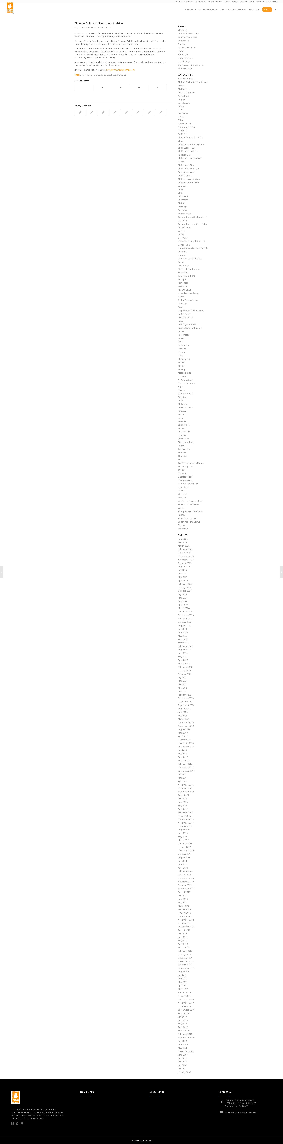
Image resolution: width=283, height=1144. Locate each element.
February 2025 (185, 583)
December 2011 (186, 957)
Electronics (183, 272)
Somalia (182, 435)
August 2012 (184, 930)
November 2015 (186, 822)
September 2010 (186, 1009)
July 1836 (182, 1068)
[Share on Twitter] (102, 87)
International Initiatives (189, 327)
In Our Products (186, 317)
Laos (180, 341)
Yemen (181, 507)
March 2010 (184, 1030)
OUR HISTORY (188, 1)
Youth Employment (187, 518)
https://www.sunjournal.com (120, 69)
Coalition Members (187, 37)
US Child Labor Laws (188, 483)
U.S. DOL (182, 473)
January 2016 (184, 815)
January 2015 (184, 847)
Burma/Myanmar (186, 127)
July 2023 (182, 628)
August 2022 (184, 649)
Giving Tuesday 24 (187, 47)
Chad (180, 140)
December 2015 (186, 819)
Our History (184, 61)
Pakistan (182, 397)
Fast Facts (183, 282)
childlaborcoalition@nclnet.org (240, 1112)
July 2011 (182, 975)
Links (180, 355)
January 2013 (184, 912)
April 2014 (183, 867)
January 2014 (184, 874)
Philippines (183, 404)
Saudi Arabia (184, 424)
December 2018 (186, 739)
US (125, 75)
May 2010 (182, 1023)
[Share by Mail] (157, 87)
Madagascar (184, 359)
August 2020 (184, 708)
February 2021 (185, 694)
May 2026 (182, 542)
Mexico (181, 366)
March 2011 (184, 989)
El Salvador (183, 265)
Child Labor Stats (186, 165)
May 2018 (182, 753)
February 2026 (185, 549)
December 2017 (186, 767)
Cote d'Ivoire (184, 227)
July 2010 (182, 1016)
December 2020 (186, 698)
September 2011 (186, 968)
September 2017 (186, 770)
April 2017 (183, 781)
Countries (183, 237)
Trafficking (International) (191, 462)
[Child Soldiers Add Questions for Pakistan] (1, 572)
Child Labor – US (186, 147)
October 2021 (185, 674)
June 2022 (183, 653)
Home (181, 51)
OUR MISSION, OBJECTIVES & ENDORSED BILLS (209, 1)
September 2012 (186, 926)
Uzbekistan (183, 487)
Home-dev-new (185, 58)
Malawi (181, 362)
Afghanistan (184, 88)
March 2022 (184, 663)
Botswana (183, 113)
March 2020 (184, 718)
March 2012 (184, 947)
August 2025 (184, 566)
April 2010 (183, 1027)
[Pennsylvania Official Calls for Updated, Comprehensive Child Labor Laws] (149, 112)
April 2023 (183, 639)
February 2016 (185, 812)
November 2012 (186, 919)
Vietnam (182, 494)
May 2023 (182, 635)
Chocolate (183, 196)
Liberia (181, 352)
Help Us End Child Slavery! (191, 310)
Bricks (181, 120)
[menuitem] (178, 1)
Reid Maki (106, 27)
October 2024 (185, 590)
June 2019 (183, 732)
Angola (181, 99)
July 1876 (182, 1061)
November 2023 (186, 618)
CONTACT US (260, 1)
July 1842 (182, 1065)
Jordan (181, 331)
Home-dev (183, 54)
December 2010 (186, 999)
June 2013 (183, 899)
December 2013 (186, 878)
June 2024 (183, 597)
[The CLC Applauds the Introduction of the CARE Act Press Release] (137, 112)
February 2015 (185, 843)
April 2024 (183, 604)
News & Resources (187, 383)
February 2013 (185, 909)
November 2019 (186, 725)
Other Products (185, 393)
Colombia (182, 210)
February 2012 (185, 950)
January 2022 (184, 670)
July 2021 (182, 677)
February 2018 (185, 763)
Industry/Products (187, 324)
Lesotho (182, 348)
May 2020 (182, 715)
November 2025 (186, 559)
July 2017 (182, 774)
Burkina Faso (184, 123)
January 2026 (184, 552)
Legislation (111, 75)
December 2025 (186, 556)
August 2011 (184, 971)
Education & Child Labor (190, 258)
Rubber (181, 414)
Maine (120, 75)
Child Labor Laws (98, 75)
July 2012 (182, 933)
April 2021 (183, 687)
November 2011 (186, 961)
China (181, 192)
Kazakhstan (183, 334)
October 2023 (185, 621)
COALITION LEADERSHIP (247, 1)
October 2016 (185, 788)
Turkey (181, 469)
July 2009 (182, 1040)
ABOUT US (179, 1)
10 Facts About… (186, 78)
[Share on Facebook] (84, 87)
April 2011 (183, 985)
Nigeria (181, 390)
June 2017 (183, 777)
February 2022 (185, 667)
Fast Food (183, 286)
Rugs (180, 417)
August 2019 (184, 729)
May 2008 (182, 1047)
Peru (180, 400)
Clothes (181, 203)
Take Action (184, 449)
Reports (182, 411)
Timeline (182, 456)
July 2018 (182, 750)
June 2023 (183, 632)
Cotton (181, 230)
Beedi (181, 106)
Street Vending (185, 442)
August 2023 (184, 625)
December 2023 (186, 615)
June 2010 (183, 1020)
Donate (181, 44)
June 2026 (183, 538)
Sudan (181, 445)
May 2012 (182, 940)
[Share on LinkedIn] (139, 87)
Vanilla (181, 490)
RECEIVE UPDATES (272, 1)
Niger (180, 386)
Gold (180, 307)
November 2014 (186, 850)
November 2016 (186, 784)
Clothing (182, 206)
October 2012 (185, 923)
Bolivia (181, 109)
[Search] (275, 9)
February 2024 (185, 611)
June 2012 (183, 937)
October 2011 (185, 964)
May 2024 (182, 601)
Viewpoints (183, 497)
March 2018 (184, 760)
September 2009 (186, 1037)
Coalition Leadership (188, 33)
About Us (182, 30)
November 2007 (186, 1051)
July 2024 (182, 594)
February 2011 (185, 992)
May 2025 (182, 577)
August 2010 (184, 1013)
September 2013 (186, 888)
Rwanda (182, 421)
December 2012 (186, 916)
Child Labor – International (191, 144)
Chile (180, 189)
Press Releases (185, 407)
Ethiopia (182, 279)
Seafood (182, 428)
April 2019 (183, 736)
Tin (179, 459)
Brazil (181, 116)
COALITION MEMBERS (231, 1)
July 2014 (182, 860)
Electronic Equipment (189, 269)
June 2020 (183, 712)
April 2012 (183, 944)
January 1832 (184, 1072)
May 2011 (182, 982)
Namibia (182, 376)
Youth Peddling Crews (189, 521)
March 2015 (184, 840)
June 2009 (183, 1044)
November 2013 (186, 881)
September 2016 (186, 791)
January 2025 (184, 587)
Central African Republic (190, 137)
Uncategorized (185, 476)
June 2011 (183, 978)
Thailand (182, 452)
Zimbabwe (183, 528)
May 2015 (182, 836)
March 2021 (184, 691)
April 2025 (183, 580)
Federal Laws (184, 289)
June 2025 (183, 573)
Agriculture (183, 95)
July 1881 (182, 1058)
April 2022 (183, 660)
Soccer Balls (184, 431)
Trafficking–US (185, 466)
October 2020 (185, 701)
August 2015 (184, 829)
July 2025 (182, 570)
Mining (181, 369)
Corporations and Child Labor (193, 224)
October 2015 (185, 826)
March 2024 (184, 608)
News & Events (185, 379)
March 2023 (184, 642)
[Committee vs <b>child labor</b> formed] (103, 112)
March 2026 (184, 545)
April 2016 (183, 809)
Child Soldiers (185, 175)
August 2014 (184, 857)
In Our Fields (184, 314)
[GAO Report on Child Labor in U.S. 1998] (114, 112)
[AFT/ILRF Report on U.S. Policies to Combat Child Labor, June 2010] (126, 112)
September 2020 (186, 705)
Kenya (181, 338)
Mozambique (184, 372)
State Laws (93, 27)
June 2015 (183, 833)
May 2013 (182, 902)
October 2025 (185, 563)
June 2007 (183, 1054)
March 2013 (184, 906)
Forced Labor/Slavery (188, 293)
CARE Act (182, 134)
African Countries (186, 92)
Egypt (181, 262)
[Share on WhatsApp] (121, 87)
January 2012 (184, 954)
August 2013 (184, 892)
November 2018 (186, 743)
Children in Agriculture (189, 179)
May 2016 (182, 805)
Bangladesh (184, 102)
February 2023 (185, 646)
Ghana (181, 296)
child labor (85, 75)
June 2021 (183, 680)
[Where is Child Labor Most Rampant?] (91, 112)
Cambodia (183, 130)
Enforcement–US (186, 276)
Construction (184, 213)
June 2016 (183, 802)
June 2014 (183, 864)
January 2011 (184, 995)
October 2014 (185, 853)
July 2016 (182, 798)
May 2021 (182, 684)
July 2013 (182, 895)
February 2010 (185, 1034)
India (180, 320)
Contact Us (183, 40)
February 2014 (185, 871)
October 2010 (185, 1006)
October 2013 (185, 885)
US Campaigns (185, 480)
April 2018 (183, 757)
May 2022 (182, 656)
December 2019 (186, 722)
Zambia (181, 525)
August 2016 (184, 795)
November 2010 (186, 1002)
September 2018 (186, 746)
